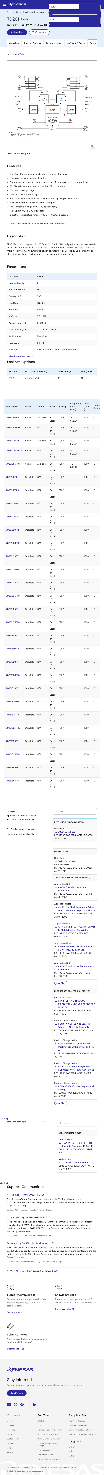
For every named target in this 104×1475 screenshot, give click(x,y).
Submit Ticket (14, 1348)
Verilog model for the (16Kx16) (25, 1194)
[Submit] (52, 16)
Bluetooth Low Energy (52, 1261)
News (9, 1434)
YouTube (9, 1404)
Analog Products (28, 1210)
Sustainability (13, 1439)
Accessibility (43, 1467)
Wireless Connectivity (30, 1261)
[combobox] (75, 20)
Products (10, 12)
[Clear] (51, 23)
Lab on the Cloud (45, 1454)
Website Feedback (68, 1467)
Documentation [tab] (54, 43)
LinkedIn (34, 1404)
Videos (10, 1452)
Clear (51, 11)
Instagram (28, 1404)
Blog (9, 1448)
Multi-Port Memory (38, 12)
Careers (10, 1425)
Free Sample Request (78, 1425)
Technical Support (77, 1421)
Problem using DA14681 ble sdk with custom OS (30, 1243)
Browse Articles (63, 1309)
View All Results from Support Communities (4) (34, 1270)
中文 (71, 1451)
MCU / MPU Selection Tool (49, 1434)
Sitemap (54, 1467)
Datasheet (18, 32)
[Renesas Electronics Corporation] (17, 4)
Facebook (22, 1404)
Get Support (13, 1312)
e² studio (42, 1421)
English (72, 1447)
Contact (10, 1443)
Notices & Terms (14, 1467)
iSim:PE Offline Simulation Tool (51, 1439)
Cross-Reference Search (49, 1459)
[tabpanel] (52, 1272)
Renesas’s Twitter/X (15, 1404)
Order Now (40, 32)
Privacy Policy (30, 1467)
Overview (11, 1421)
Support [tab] (94, 43)
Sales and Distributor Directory (82, 1434)
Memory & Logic (22, 12)
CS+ (39, 1425)
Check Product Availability (80, 1430)
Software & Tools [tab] (76, 43)
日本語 (71, 1456)
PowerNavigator (45, 1450)
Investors (11, 1430)
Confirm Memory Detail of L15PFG (27, 1217)
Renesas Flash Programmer (49, 1430)
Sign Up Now (16, 1393)
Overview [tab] (14, 43)
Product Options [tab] (32, 43)
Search (75, 4)
